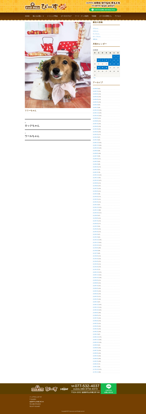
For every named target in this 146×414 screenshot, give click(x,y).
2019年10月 (96, 310)
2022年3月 (95, 231)
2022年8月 (95, 218)
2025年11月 (96, 112)
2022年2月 (95, 234)
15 (114, 64)
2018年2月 (95, 364)
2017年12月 (96, 369)
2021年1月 (95, 269)
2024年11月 (96, 145)
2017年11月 (96, 372)
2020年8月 (95, 283)
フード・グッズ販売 (81, 16)
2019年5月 (95, 323)
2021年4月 (95, 261)
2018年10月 (96, 342)
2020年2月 (95, 299)
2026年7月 (95, 91)
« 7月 (94, 77)
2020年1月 (95, 301)
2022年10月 (96, 212)
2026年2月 (95, 104)
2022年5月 (95, 226)
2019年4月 (95, 326)
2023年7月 (95, 188)
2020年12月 (96, 272)
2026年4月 (95, 99)
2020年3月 (95, 296)
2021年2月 (95, 266)
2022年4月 (95, 229)
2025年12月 (96, 110)
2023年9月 (95, 183)
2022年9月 (95, 215)
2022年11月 (96, 210)
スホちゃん (95, 31)
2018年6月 (95, 353)
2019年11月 (96, 307)
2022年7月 (95, 220)
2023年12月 (96, 175)
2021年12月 (96, 239)
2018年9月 (95, 345)
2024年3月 (95, 166)
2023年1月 (95, 204)
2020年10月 (96, 277)
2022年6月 (95, 223)
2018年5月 (95, 355)
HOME (27, 16)
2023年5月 (95, 193)
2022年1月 (95, 237)
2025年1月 (95, 139)
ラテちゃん (95, 28)
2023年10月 (96, 180)
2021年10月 (96, 245)
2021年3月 (95, 264)
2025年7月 (95, 123)
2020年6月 (95, 288)
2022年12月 (96, 207)
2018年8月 (95, 347)
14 (110, 64)
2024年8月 (95, 153)
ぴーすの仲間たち (105, 16)
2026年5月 (95, 96)
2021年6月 (95, 256)
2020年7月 (95, 285)
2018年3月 (95, 361)
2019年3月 (95, 328)
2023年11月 (96, 177)
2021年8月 (95, 250)
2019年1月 (95, 334)
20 (106, 67)
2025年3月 (95, 134)
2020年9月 (95, 280)
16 (118, 64)
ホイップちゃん (97, 36)
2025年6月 (95, 126)
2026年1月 (95, 107)
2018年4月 (95, 358)
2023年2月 (95, 202)
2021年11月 (96, 242)
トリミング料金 (52, 16)
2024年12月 (96, 142)
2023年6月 (95, 191)
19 (102, 67)
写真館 (94, 16)
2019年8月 (95, 315)
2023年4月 (95, 196)
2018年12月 (96, 337)
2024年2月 (95, 169)
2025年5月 (95, 129)
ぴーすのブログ (66, 16)
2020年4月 (95, 293)
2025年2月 (95, 137)
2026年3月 (95, 102)
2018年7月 (95, 350)
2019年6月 (95, 320)
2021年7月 (95, 253)
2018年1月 (95, 366)
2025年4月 (95, 131)
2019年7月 (95, 318)
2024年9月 (95, 150)
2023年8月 (95, 185)
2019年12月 (96, 304)
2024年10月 (96, 148)
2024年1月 (95, 172)
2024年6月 (95, 158)
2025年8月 (95, 121)
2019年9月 (95, 312)
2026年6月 (95, 94)
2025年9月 (95, 118)
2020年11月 (96, 274)
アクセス (118, 16)
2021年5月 (95, 258)
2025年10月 (96, 115)
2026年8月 (95, 88)
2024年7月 (95, 156)
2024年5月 (95, 161)
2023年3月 (95, 199)
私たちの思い (37, 16)
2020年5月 (95, 291)
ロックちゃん (96, 33)
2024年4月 (95, 164)
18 (98, 67)
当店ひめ (95, 39)
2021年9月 (95, 247)
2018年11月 (96, 339)
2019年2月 (95, 331)
